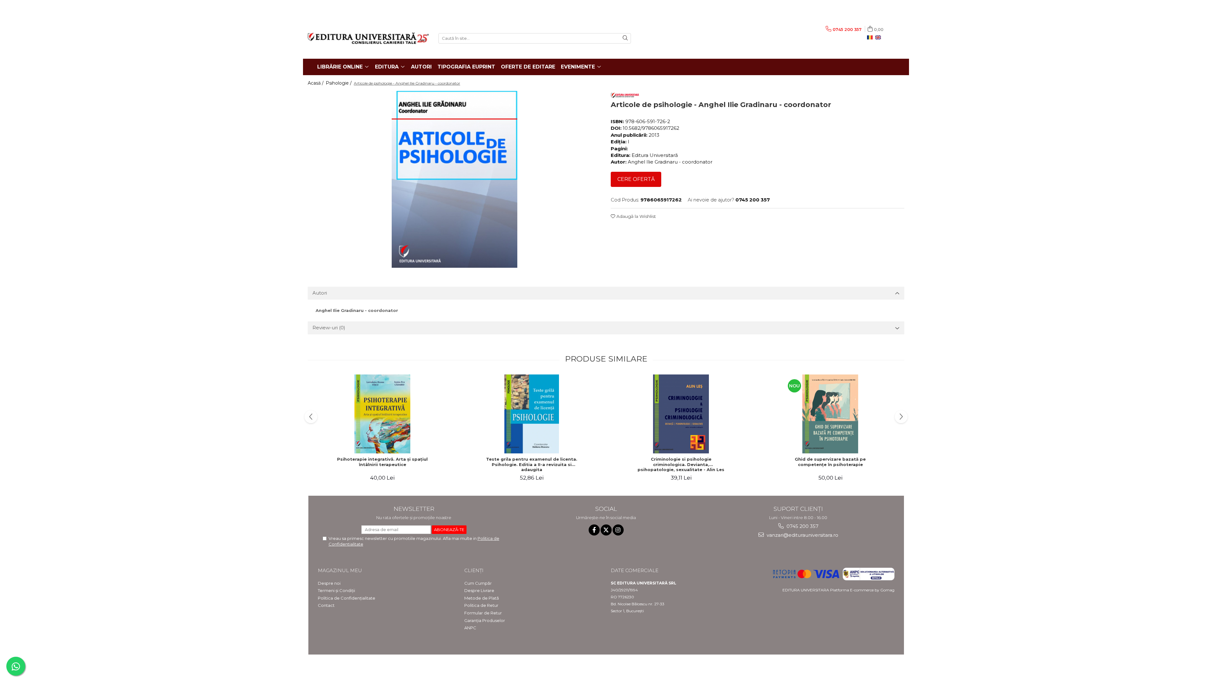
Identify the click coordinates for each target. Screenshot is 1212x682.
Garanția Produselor (484, 620)
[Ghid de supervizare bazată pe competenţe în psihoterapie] (830, 413)
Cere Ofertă (636, 179)
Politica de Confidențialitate (346, 598)
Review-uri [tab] (328, 328)
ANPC (470, 627)
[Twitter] (606, 529)
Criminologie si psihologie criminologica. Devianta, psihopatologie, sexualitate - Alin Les (681, 464)
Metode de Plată (481, 598)
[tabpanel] (454, 179)
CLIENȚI (474, 570)
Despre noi (329, 583)
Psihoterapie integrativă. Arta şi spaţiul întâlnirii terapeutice (382, 462)
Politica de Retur (481, 605)
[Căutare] (625, 38)
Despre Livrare (479, 590)
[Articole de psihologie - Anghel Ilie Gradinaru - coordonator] (454, 179)
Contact (326, 605)
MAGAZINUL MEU (340, 570)
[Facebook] (594, 529)
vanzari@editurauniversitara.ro (801, 535)
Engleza (879, 37)
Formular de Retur (483, 612)
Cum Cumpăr (478, 583)
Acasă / (316, 83)
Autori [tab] (319, 293)
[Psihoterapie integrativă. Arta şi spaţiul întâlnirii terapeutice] (382, 413)
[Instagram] (618, 529)
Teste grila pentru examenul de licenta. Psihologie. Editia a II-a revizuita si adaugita (531, 464)
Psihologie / (339, 83)
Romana (871, 37)
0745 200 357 (801, 526)
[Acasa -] (368, 38)
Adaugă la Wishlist (635, 216)
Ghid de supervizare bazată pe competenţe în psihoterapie (830, 462)
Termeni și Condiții (336, 590)
